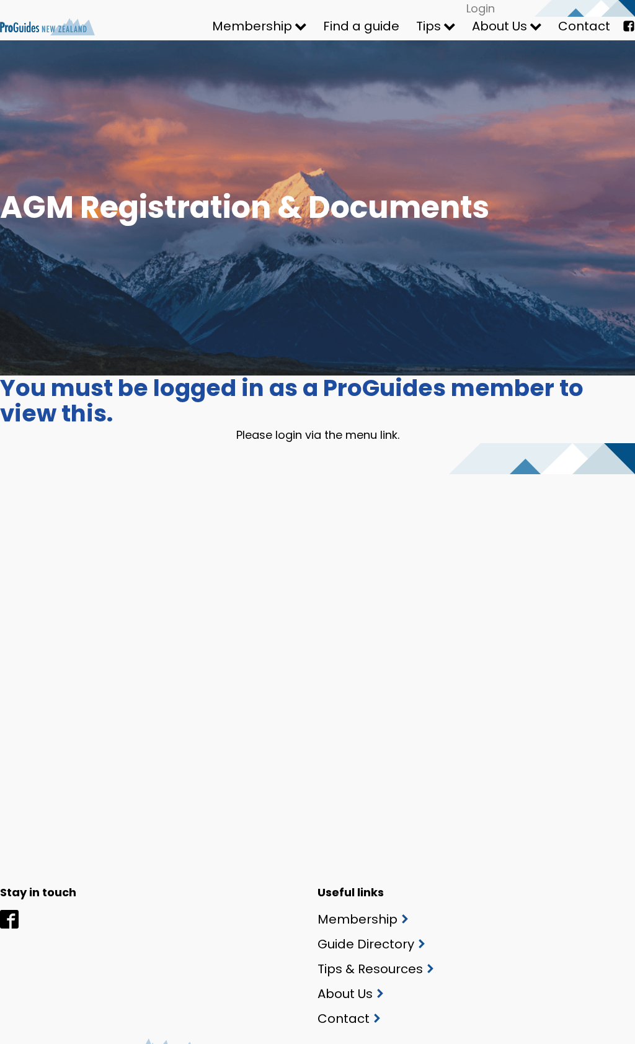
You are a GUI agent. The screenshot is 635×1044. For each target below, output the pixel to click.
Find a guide (361, 26)
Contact (584, 26)
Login (480, 8)
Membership (252, 26)
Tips (428, 26)
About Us (499, 26)
